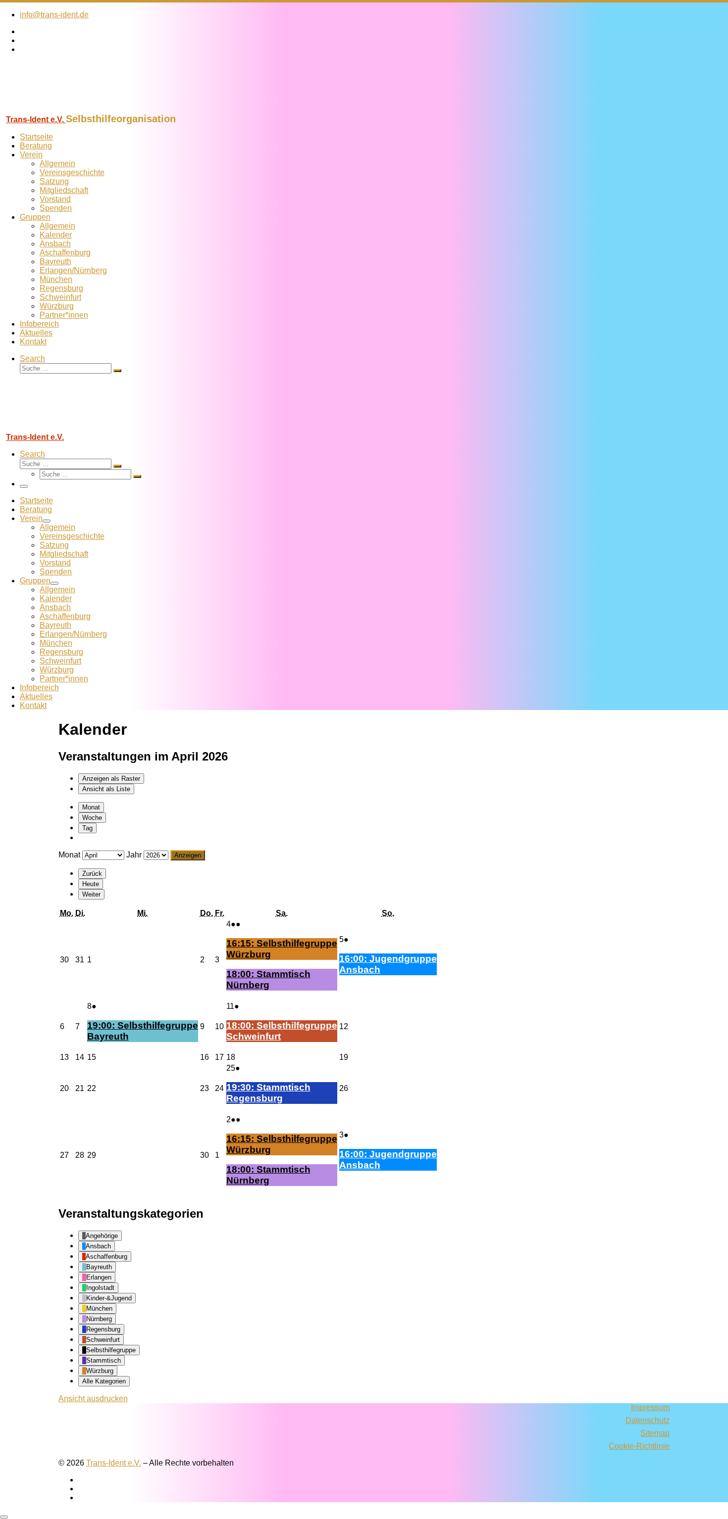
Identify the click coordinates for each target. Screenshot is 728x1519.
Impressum (650, 1407)
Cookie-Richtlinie (639, 1446)
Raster (111, 778)
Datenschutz (647, 1420)
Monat (91, 807)
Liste (106, 789)
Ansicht (93, 1398)
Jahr (134, 855)
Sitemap (655, 1433)
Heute (90, 884)
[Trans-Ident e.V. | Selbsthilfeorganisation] (62, 108)
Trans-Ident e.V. (113, 1463)
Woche (92, 817)
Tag (87, 828)
